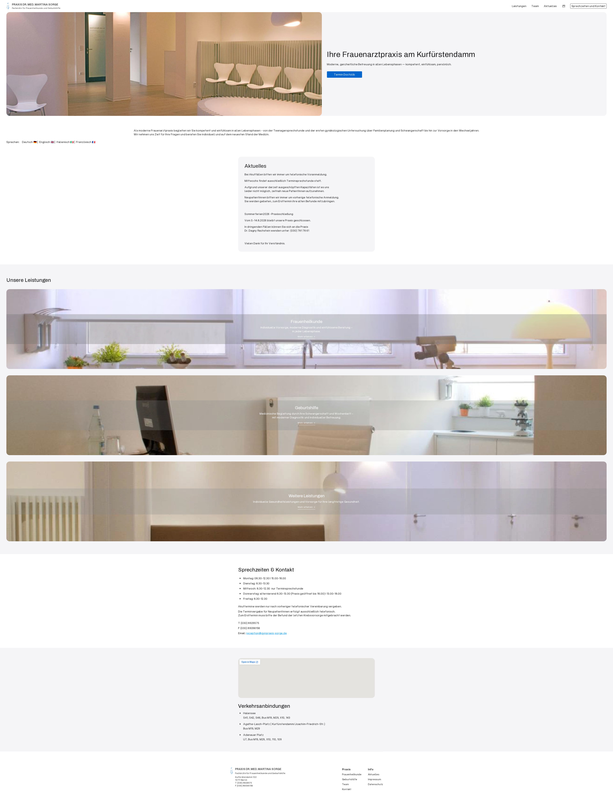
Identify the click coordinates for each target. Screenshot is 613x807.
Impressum (374, 779)
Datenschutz (375, 784)
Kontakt (346, 789)
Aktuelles (373, 774)
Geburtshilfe (349, 779)
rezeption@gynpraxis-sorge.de (266, 633)
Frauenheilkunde (352, 774)
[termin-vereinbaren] (563, 6)
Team (345, 784)
